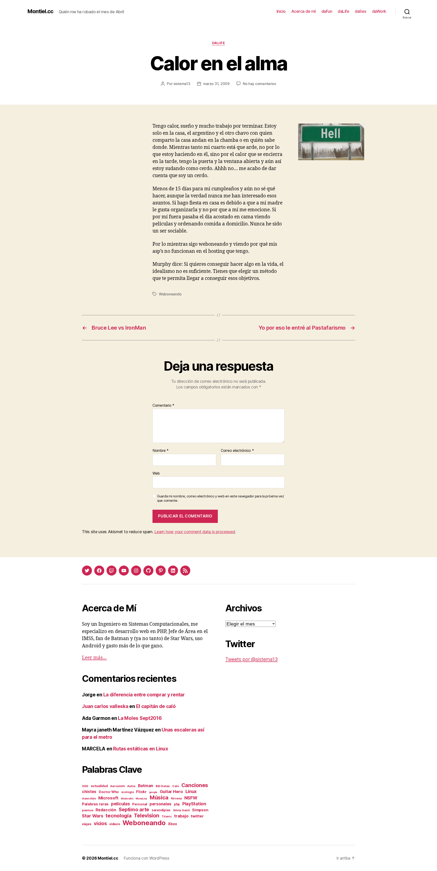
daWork (379, 11)
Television (146, 815)
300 (85, 786)
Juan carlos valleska (105, 706)
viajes (86, 824)
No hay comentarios (259, 83)
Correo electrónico (237, 451)
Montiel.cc (40, 11)
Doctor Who (109, 792)
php (177, 804)
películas (120, 803)
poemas (87, 810)
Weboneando (170, 294)
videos (114, 824)
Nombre (160, 451)
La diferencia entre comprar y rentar (144, 695)
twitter (197, 816)
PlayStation (194, 803)
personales (160, 803)
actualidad (99, 786)
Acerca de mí (303, 11)
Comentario (163, 405)
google (153, 792)
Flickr (141, 791)
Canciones (194, 785)
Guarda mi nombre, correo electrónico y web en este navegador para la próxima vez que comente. (220, 498)
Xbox (172, 824)
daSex (360, 11)
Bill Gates (163, 786)
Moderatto (127, 798)
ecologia (127, 792)
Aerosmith (117, 786)
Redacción (106, 809)
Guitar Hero (171, 791)
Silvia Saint (181, 810)
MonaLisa (141, 798)
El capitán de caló (156, 706)
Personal (139, 804)
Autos (131, 786)
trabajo (181, 816)
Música (159, 797)
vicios (100, 823)
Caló (175, 786)
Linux (191, 791)
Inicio (281, 11)
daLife (343, 11)
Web (156, 473)
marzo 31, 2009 (216, 83)
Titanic (167, 816)
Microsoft (108, 797)
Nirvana (176, 798)
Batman (145, 785)
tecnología (118, 815)
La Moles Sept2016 (140, 718)
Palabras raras (95, 804)
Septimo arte (134, 809)
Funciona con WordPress (146, 858)
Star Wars (92, 816)
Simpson (200, 810)
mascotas (89, 798)
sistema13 (181, 83)
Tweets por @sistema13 (251, 659)
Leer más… (94, 658)
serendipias (161, 810)
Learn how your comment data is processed (194, 531)
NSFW (190, 798)
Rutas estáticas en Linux (140, 749)
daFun (326, 11)
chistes (89, 791)
